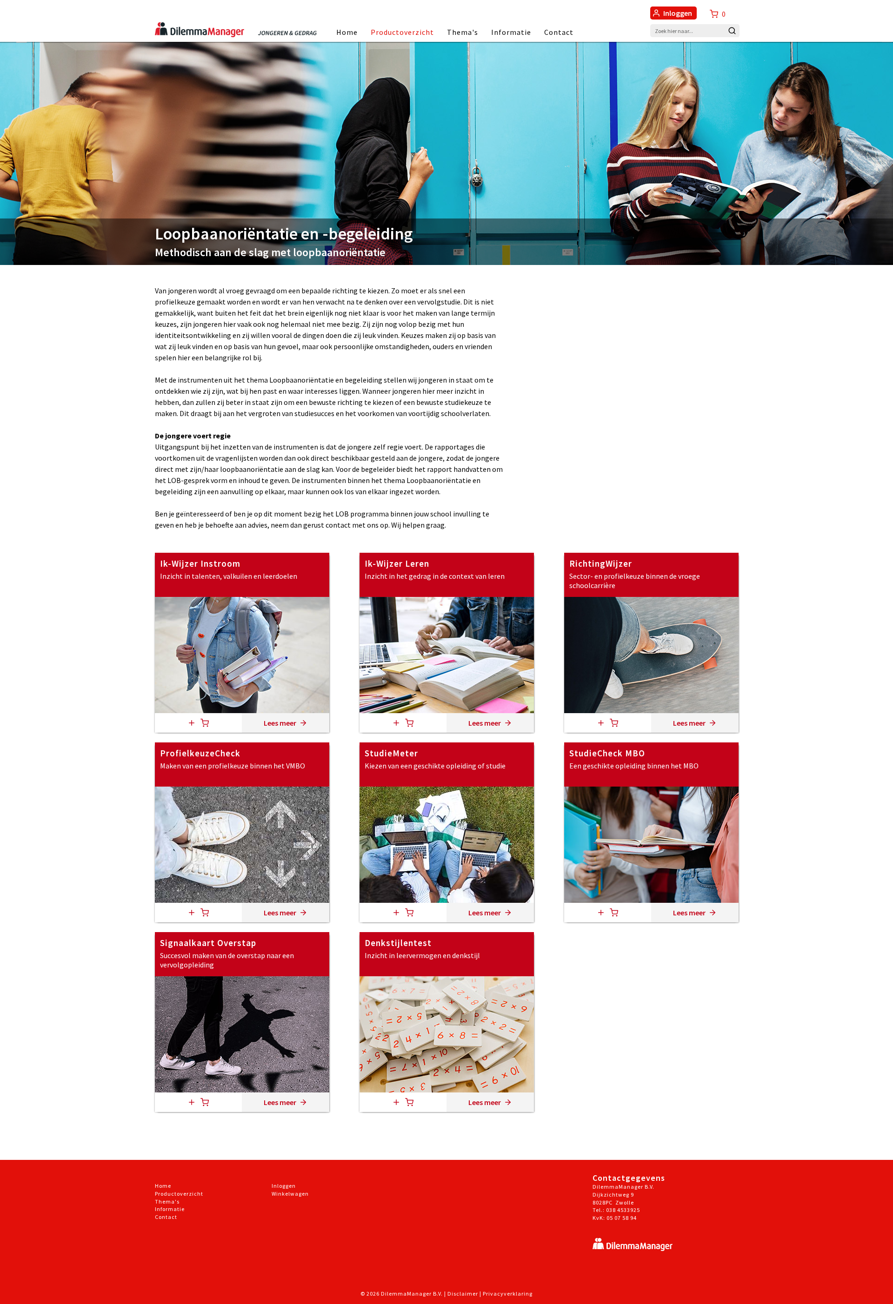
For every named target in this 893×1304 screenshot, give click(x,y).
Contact (558, 32)
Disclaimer (462, 1293)
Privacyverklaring (508, 1293)
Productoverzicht (402, 32)
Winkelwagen (290, 1193)
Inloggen (677, 13)
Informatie (511, 32)
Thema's (462, 32)
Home (347, 32)
